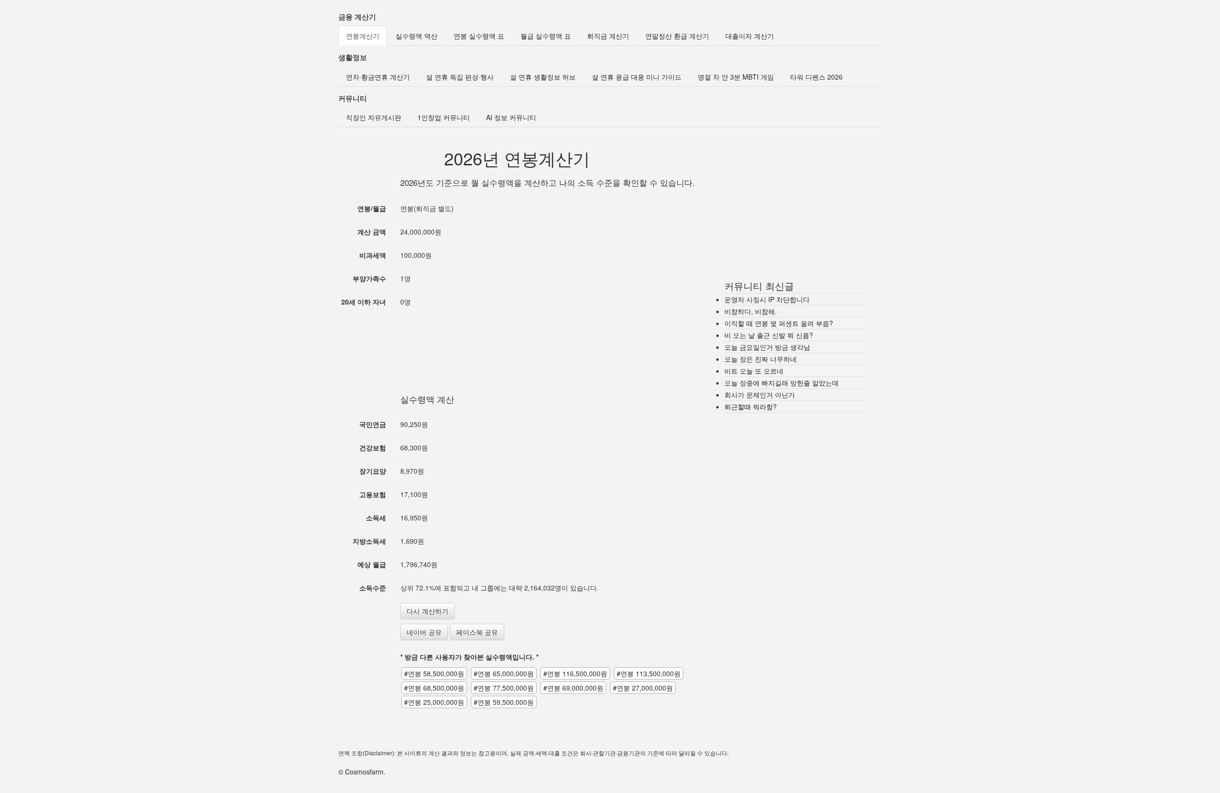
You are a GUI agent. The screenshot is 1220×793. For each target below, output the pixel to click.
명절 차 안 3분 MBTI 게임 (736, 76)
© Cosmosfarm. (362, 771)
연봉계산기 (362, 36)
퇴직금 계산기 (608, 36)
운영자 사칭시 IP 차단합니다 (767, 299)
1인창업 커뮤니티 (443, 117)
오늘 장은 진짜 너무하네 (760, 359)
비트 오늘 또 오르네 (753, 371)
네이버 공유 (424, 632)
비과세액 (372, 255)
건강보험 (372, 447)
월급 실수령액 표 (545, 36)
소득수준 (372, 587)
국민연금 (372, 424)
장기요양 (372, 471)
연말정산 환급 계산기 (677, 36)
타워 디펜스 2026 (816, 76)
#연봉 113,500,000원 (649, 673)
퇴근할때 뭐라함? (750, 406)
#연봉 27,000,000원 (643, 687)
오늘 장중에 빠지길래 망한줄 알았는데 (781, 382)
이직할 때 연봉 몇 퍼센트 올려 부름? (778, 323)
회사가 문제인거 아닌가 (759, 394)
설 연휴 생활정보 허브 (543, 76)
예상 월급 (371, 564)
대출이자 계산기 (749, 36)
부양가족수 (369, 278)
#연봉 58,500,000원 (434, 673)
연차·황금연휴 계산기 (378, 76)
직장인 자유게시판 (373, 117)
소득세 (376, 517)
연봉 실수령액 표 (479, 36)
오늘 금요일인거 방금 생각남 (767, 347)
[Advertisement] (517, 340)
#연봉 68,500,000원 (434, 687)
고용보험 (372, 494)
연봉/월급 (371, 208)
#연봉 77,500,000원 (504, 687)
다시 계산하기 (427, 611)
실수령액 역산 (416, 36)
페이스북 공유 (477, 632)
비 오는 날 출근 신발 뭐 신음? (768, 335)
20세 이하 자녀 (363, 301)
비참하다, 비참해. (750, 311)
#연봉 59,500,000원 (504, 702)
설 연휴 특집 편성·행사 (460, 76)
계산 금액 (371, 231)
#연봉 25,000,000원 (434, 702)
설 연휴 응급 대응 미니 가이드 (636, 76)
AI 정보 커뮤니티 (511, 117)
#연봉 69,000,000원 (573, 687)
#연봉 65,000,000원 (504, 673)
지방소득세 (369, 541)
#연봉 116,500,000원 (575, 673)
